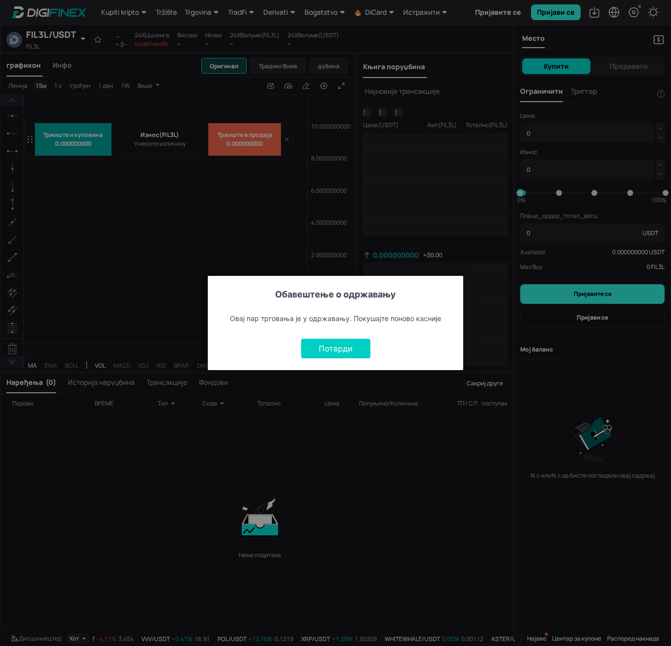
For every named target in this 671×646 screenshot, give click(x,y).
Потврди (336, 348)
